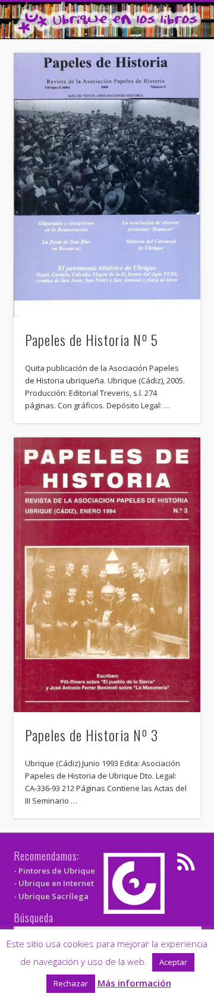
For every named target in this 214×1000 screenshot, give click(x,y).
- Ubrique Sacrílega (51, 896)
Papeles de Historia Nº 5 (91, 339)
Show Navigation (172, 106)
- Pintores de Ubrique (54, 870)
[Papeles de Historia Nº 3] (107, 574)
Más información (134, 983)
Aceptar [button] (173, 962)
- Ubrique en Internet (54, 883)
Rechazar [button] (71, 983)
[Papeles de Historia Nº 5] (107, 184)
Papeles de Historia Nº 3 (91, 734)
